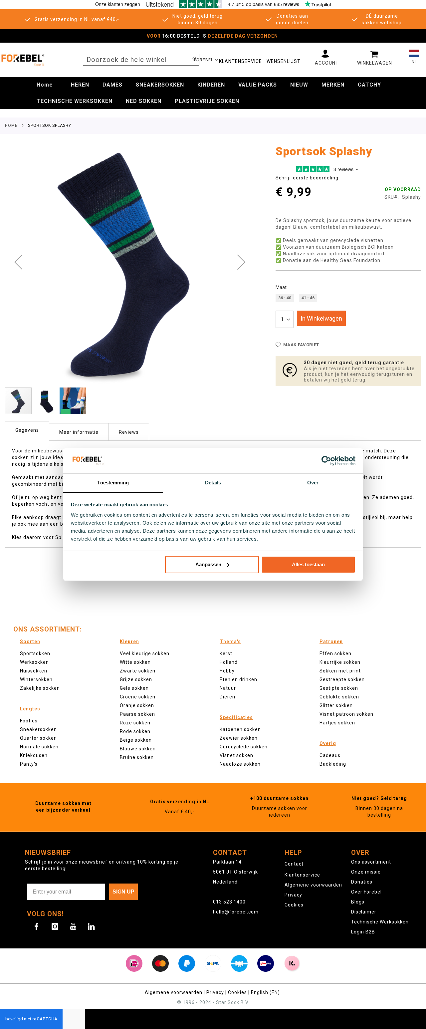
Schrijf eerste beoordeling (307, 177)
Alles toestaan (308, 564)
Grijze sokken (136, 679)
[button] (206, 59)
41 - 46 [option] (308, 298)
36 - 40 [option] (284, 298)
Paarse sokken (137, 714)
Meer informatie (79, 432)
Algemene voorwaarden (313, 885)
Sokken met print (340, 670)
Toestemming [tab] (113, 482)
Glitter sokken (336, 705)
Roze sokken (135, 722)
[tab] (27, 431)
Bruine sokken (137, 757)
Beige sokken (136, 740)
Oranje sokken (137, 705)
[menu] (213, 93)
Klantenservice (302, 875)
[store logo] (22, 60)
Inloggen (326, 57)
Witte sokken (135, 662)
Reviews (129, 432)
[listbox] (348, 299)
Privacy (293, 895)
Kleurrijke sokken (340, 662)
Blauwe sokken (138, 748)
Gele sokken (134, 688)
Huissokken (33, 670)
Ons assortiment (371, 862)
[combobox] (141, 60)
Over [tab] (313, 482)
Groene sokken (137, 696)
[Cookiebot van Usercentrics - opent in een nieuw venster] (326, 461)
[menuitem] (45, 85)
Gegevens (27, 430)
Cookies (294, 904)
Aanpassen (208, 564)
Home (11, 125)
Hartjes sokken (337, 722)
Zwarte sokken (137, 670)
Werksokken (34, 662)
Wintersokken (36, 679)
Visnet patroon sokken (346, 714)
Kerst (226, 653)
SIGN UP (123, 892)
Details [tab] (213, 482)
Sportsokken (35, 653)
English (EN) (265, 992)
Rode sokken (135, 731)
